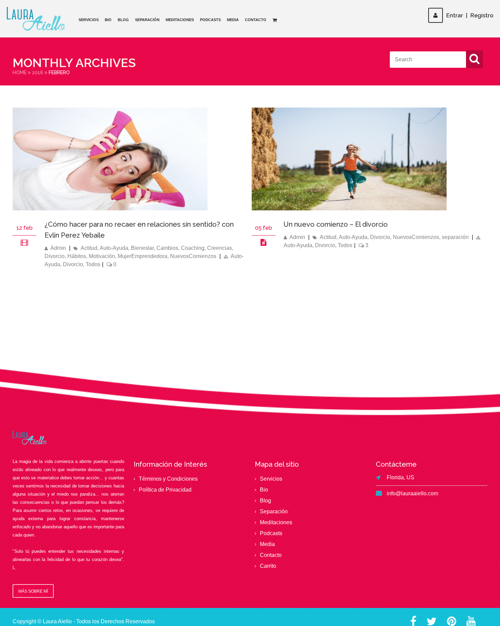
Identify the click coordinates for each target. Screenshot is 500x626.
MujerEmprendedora (142, 256)
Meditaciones (180, 20)
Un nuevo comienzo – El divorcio (336, 224)
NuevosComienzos (193, 256)
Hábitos (76, 256)
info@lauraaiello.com (412, 493)
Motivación (102, 256)
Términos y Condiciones (168, 479)
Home (20, 72)
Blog (123, 20)
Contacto (255, 20)
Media (233, 20)
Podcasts (210, 20)
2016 (37, 72)
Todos (93, 264)
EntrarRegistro (469, 15)
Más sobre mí (33, 591)
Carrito (268, 566)
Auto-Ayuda (114, 248)
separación (455, 237)
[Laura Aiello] (36, 19)
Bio (108, 20)
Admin (58, 248)
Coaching (192, 248)
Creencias (219, 248)
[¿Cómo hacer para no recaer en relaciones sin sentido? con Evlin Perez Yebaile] (110, 208)
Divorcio (55, 256)
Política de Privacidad (165, 490)
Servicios (89, 20)
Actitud (89, 248)
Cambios (167, 248)
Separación (147, 20)
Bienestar (142, 248)
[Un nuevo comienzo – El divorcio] (264, 242)
